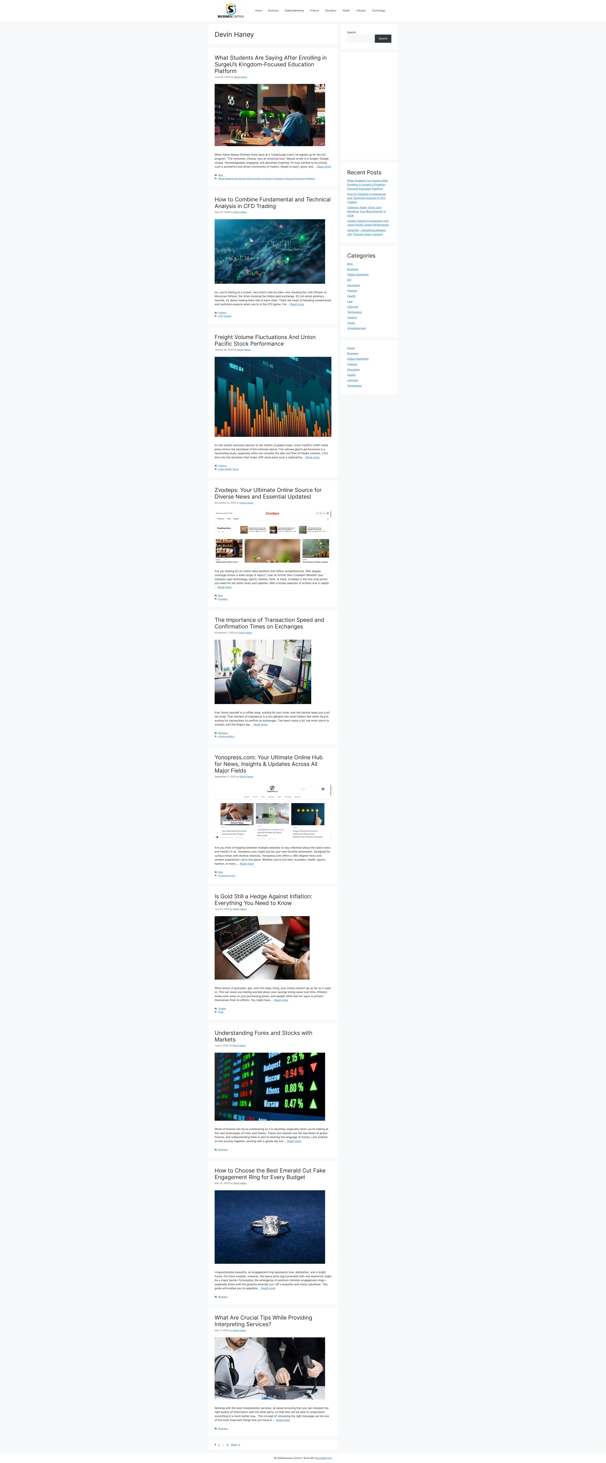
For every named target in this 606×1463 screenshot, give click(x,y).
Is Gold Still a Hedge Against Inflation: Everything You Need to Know (263, 899)
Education (330, 10)
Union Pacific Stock (228, 469)
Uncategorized (356, 328)
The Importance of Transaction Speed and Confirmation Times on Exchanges (269, 623)
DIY (349, 280)
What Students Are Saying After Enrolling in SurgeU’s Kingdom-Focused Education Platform (271, 64)
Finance (314, 10)
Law (350, 301)
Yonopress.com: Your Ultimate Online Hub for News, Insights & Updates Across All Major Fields (269, 764)
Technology (378, 10)
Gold (220, 1012)
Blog (220, 175)
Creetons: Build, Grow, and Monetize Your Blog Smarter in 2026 (366, 211)
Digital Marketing (294, 10)
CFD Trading (224, 316)
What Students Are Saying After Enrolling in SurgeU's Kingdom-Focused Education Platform (266, 178)
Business (273, 10)
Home (258, 10)
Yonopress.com (226, 875)
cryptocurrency (226, 736)
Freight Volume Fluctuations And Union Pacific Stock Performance (265, 340)
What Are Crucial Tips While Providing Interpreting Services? (263, 1320)
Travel (351, 322)
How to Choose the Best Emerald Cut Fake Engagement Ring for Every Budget (270, 1173)
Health (346, 10)
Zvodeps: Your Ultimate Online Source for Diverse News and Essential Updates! (268, 493)
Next (235, 1444)
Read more (324, 166)
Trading (222, 1008)
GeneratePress (323, 1458)
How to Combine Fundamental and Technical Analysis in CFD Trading (273, 202)
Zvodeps (223, 599)
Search (351, 32)
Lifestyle (361, 10)
